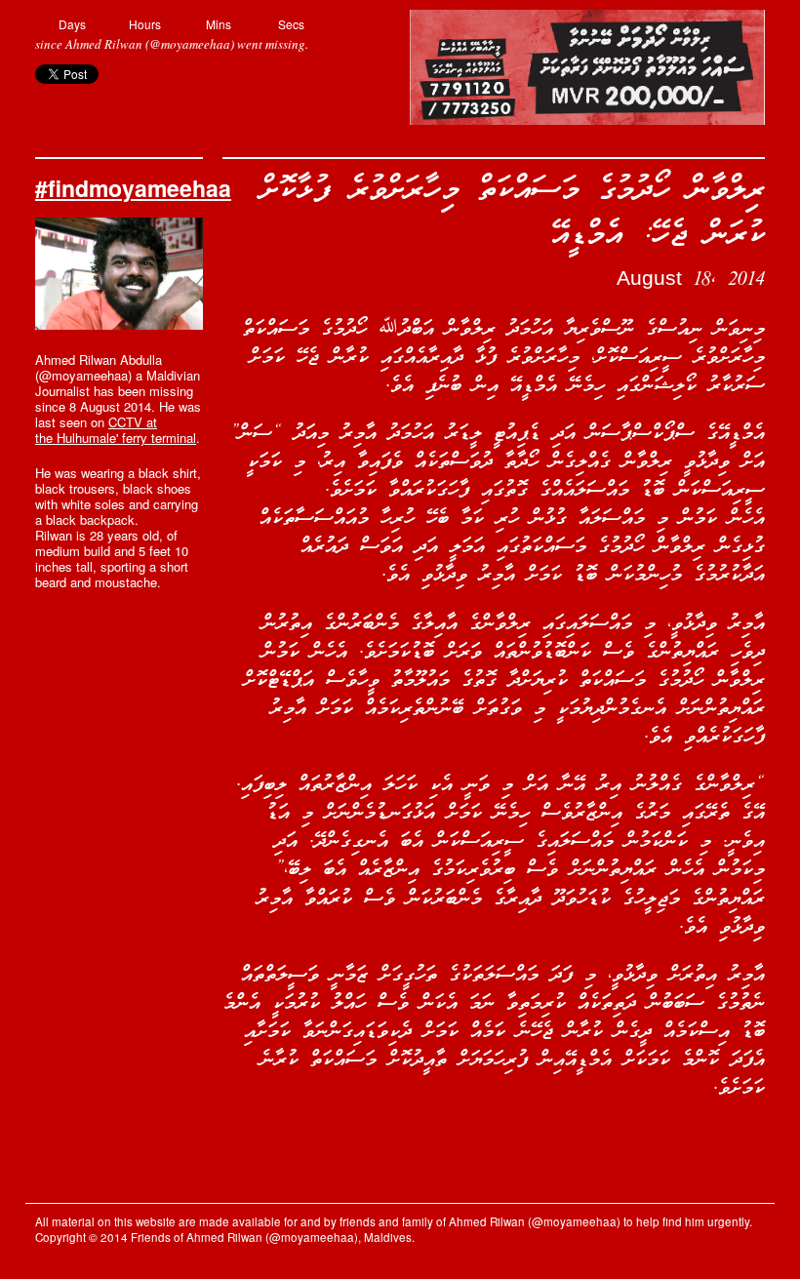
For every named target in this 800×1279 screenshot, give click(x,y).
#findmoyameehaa (133, 188)
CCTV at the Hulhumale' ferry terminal (115, 430)
